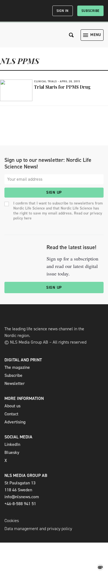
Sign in (62, 11)
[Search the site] (71, 35)
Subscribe (90, 11)
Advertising (14, 422)
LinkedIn (12, 444)
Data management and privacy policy (38, 528)
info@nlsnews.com (21, 497)
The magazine (17, 367)
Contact (11, 414)
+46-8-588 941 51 (20, 504)
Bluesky (11, 452)
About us (12, 406)
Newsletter (14, 383)
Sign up (54, 192)
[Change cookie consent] (100, 567)
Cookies (11, 520)
